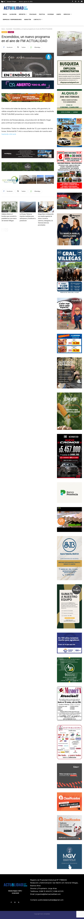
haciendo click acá (9, 134)
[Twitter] (78, 1)
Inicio (3, 29)
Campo (22, 211)
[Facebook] (72, 1)
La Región (10, 32)
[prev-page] (3, 229)
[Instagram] (75, 1)
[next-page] (6, 229)
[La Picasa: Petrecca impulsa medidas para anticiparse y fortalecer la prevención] (28, 206)
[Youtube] (81, 1)
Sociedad (9, 29)
